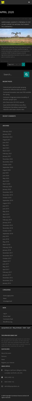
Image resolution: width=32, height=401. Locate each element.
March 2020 (6, 184)
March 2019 (6, 217)
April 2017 (6, 269)
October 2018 (7, 231)
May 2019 (6, 211)
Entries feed (6, 316)
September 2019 (8, 200)
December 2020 (8, 159)
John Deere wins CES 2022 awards (13, 102)
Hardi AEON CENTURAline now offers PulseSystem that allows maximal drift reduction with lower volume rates (14, 107)
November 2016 (8, 280)
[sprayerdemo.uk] (2, 2)
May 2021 (6, 145)
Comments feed (8, 319)
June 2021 (6, 142)
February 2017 (7, 272)
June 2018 (6, 239)
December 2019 (8, 192)
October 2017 (7, 258)
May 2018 (6, 242)
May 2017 (6, 267)
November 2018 (8, 228)
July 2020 (6, 173)
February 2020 (7, 187)
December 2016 (8, 278)
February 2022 (7, 131)
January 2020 (7, 189)
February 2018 (7, 247)
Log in (5, 313)
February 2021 (7, 153)
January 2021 (7, 156)
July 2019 (6, 206)
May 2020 (6, 178)
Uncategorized (7, 301)
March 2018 (6, 244)
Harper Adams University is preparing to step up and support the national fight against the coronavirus (15, 24)
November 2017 (8, 256)
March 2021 (6, 151)
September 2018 (8, 233)
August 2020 (7, 170)
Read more (28, 61)
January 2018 (7, 250)
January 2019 (7, 222)
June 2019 (6, 209)
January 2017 (7, 275)
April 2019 (6, 214)
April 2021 (6, 148)
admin (4, 18)
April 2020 (6, 181)
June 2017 (6, 264)
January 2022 (7, 134)
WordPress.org (7, 322)
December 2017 (8, 253)
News (26, 18)
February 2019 (7, 220)
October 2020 (7, 164)
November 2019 (8, 195)
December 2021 (8, 137)
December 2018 (8, 225)
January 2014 (7, 283)
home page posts (8, 295)
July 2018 (6, 236)
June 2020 (6, 175)
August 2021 (7, 140)
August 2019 (7, 203)
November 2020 (8, 162)
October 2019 (7, 198)
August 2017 (7, 261)
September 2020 (8, 167)
